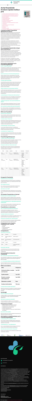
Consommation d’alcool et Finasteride (8, 24)
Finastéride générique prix (6, 18)
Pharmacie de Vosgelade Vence (12, 383)
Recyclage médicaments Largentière (6, 397)
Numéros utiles (3, 395)
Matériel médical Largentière (5, 396)
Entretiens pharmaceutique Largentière (6, 389)
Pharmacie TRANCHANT (15, 374)
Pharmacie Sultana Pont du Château (14, 386)
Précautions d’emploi (5, 28)
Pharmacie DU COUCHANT (13, 373)
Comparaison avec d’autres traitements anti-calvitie (10, 22)
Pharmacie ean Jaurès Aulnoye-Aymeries (11, 372)
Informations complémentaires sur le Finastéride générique (11, 29)
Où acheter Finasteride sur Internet (7, 20)
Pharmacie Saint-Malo (10, 378)
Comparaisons (4, 23)
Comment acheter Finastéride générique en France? (10, 13)
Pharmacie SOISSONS (11, 377)
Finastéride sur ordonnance (6, 21)
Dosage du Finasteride (5, 19)
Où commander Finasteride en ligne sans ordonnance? (10, 14)
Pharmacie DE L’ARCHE (14, 376)
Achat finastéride (7, 387)
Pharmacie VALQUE (12, 375)
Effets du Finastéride (5, 17)
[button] (7, 5)
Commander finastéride (4, 388)
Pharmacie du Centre (12, 385)
